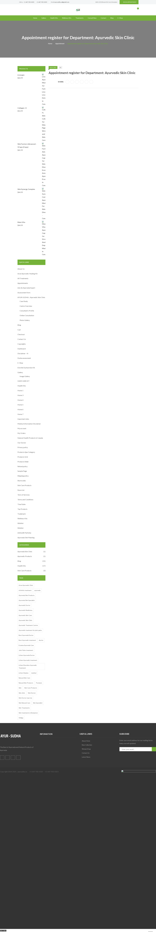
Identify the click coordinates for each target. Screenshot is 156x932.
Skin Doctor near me (25, 698)
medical (33, 673)
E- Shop (20, 363)
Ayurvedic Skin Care (25, 615)
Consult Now (92, 18)
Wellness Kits (66, 18)
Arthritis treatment (25, 590)
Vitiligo (21, 718)
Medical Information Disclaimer (29, 424)
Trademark (22, 514)
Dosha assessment (24, 358)
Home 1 (20, 390)
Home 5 (20, 405)
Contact (103, 18)
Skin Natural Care (24, 703)
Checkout (21, 334)
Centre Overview (26, 306)
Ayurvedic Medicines (25, 610)
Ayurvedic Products (25, 556)
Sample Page (22, 471)
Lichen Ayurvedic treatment (28, 660)
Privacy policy (23, 447)
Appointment (59, 43)
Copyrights (22, 344)
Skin (20, 688)
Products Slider (23, 462)
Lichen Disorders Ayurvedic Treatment (28, 666)
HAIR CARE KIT (24, 381)
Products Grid (23, 457)
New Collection (87, 745)
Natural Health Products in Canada (30, 438)
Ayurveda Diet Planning (26, 538)
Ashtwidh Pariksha (24, 533)
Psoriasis (39, 683)
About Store (86, 741)
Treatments (80, 18)
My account (22, 428)
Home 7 (20, 414)
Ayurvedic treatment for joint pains (30, 630)
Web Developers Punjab (28, 930)
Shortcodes (22, 481)
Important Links (23, 419)
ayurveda (37, 590)
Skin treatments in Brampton (28, 713)
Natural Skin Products (26, 683)
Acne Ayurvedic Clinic (26, 585)
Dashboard (22, 349)
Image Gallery (25, 376)
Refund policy (22, 466)
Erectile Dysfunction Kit (26, 368)
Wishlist (20, 523)
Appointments (23, 283)
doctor (41, 640)
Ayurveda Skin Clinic (25, 551)
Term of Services (24, 495)
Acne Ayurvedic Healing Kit (27, 274)
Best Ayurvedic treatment (27, 640)
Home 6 (20, 409)
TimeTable (21, 504)
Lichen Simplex (23, 673)
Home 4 (20, 400)
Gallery (43, 18)
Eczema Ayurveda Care (26, 645)
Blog (111, 18)
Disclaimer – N (23, 353)
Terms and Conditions (25, 499)
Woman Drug (86, 749)
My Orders (22, 433)
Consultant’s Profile (27, 311)
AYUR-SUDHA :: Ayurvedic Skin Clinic (31, 297)
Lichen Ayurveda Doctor (27, 655)
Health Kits (54, 18)
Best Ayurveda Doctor (26, 635)
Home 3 (20, 395)
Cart (19, 330)
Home (35, 18)
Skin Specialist (37, 703)
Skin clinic (22, 693)
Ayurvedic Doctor (24, 605)
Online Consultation (27, 315)
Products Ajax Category (26, 452)
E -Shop (120, 18)
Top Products (22, 509)
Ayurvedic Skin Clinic (25, 620)
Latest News (86, 757)
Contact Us (22, 339)
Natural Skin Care (24, 678)
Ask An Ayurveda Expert (26, 288)
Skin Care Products (24, 485)
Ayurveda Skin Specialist (27, 600)
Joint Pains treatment (26, 650)
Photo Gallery (25, 320)
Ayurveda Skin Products (26, 595)
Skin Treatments (24, 708)
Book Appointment (129, 2)
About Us (21, 269)
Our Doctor (22, 443)
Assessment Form (24, 293)
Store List (21, 490)
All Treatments (23, 278)
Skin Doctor (32, 693)
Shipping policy (23, 476)
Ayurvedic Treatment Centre (28, 625)
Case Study (24, 301)
